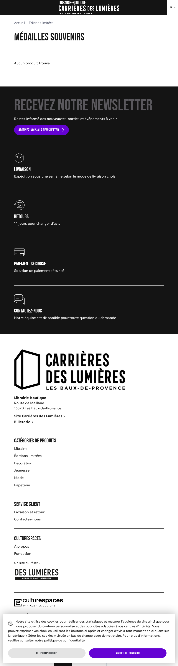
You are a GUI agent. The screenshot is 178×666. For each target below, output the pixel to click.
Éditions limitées (28, 455)
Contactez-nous (27, 519)
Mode (19, 477)
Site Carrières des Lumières (38, 416)
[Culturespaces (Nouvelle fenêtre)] (38, 605)
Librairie (20, 448)
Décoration (23, 463)
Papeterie (22, 485)
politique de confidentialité (64, 640)
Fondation (22, 553)
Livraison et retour (29, 512)
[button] (172, 7)
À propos (21, 546)
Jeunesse (22, 470)
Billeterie (22, 422)
